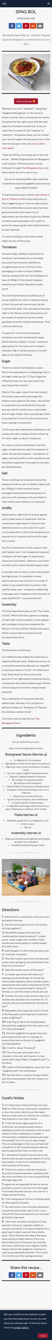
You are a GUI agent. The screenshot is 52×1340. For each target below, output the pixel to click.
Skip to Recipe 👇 (26, 101)
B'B (4, 3)
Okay (43, 1336)
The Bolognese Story (32, 167)
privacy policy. (21, 1327)
